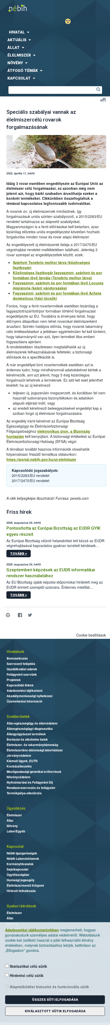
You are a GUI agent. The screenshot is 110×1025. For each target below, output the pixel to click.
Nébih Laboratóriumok (23, 858)
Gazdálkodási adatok (22, 669)
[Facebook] (20, 615)
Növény (12, 825)
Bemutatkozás (17, 658)
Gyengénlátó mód (70, 21)
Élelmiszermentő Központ (25, 885)
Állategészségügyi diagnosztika (30, 728)
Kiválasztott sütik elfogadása (55, 1011)
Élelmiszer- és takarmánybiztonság (32, 744)
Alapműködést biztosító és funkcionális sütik (49, 986)
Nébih (27, 8)
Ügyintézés (16, 808)
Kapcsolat (15, 846)
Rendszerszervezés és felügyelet (31, 787)
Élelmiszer (14, 815)
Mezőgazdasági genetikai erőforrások (34, 771)
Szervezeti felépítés (21, 663)
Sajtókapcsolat (17, 869)
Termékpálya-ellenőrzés (24, 793)
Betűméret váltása (103, 99)
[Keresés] (98, 90)
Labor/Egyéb (16, 831)
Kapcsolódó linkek (20, 685)
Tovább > (18, 553)
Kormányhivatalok (20, 864)
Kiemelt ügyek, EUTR (22, 761)
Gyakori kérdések (21, 906)
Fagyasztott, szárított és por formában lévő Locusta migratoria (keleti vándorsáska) (58, 285)
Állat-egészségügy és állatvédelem (32, 723)
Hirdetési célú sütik (26, 975)
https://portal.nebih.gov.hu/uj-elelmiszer (41, 459)
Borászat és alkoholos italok (27, 739)
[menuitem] (55, 32)
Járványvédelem (19, 755)
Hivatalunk (15, 652)
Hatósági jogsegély (21, 880)
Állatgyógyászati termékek (26, 734)
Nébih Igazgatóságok (22, 853)
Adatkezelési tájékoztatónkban (32, 929)
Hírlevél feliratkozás (21, 890)
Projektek (14, 679)
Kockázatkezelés (19, 766)
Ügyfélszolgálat (18, 874)
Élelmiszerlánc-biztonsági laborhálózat (35, 750)
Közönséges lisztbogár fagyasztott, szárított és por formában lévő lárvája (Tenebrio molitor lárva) (57, 275)
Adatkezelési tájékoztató (24, 690)
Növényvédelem (18, 777)
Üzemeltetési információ (24, 701)
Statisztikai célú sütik (28, 966)
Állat (10, 820)
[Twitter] (30, 615)
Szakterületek (18, 717)
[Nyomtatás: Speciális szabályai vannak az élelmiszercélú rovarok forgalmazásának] (8, 615)
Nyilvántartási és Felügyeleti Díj (30, 782)
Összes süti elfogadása (55, 999)
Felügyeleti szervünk (22, 674)
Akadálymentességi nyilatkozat (29, 696)
